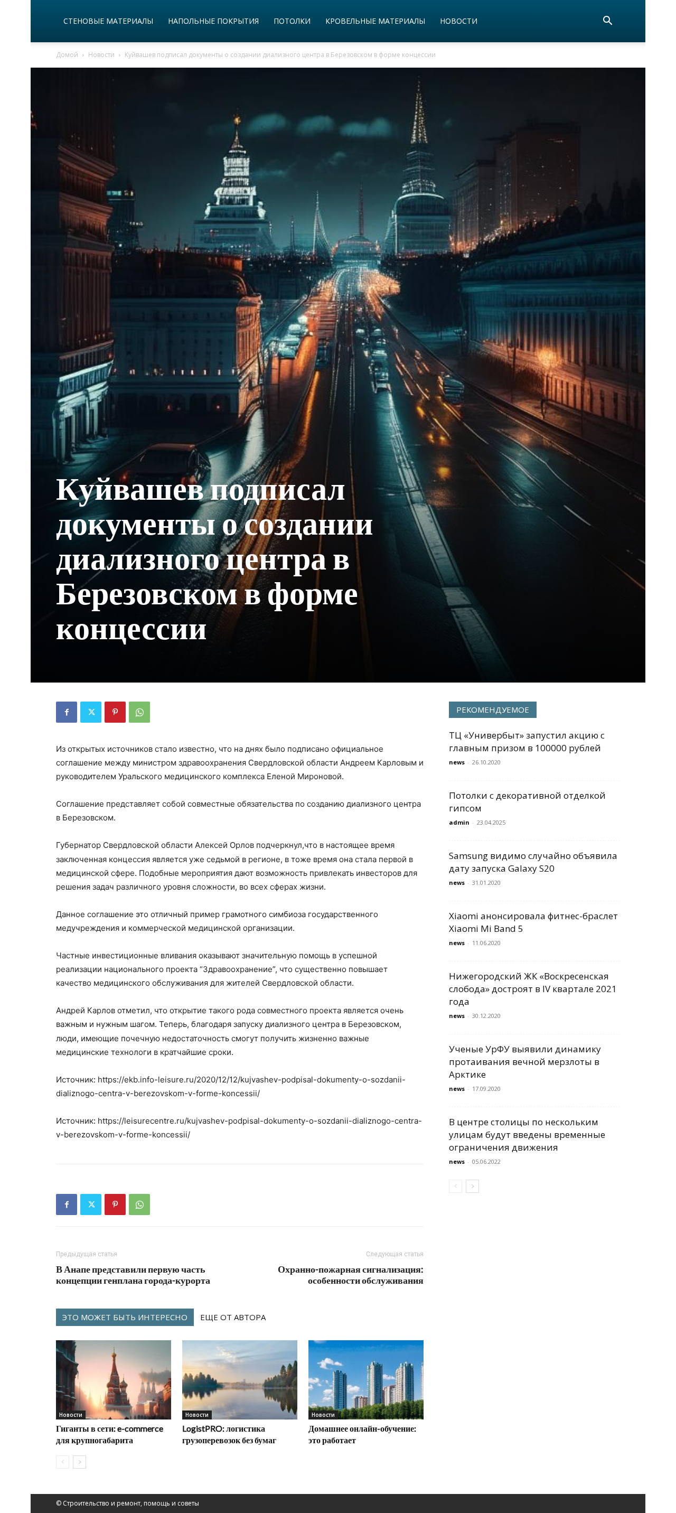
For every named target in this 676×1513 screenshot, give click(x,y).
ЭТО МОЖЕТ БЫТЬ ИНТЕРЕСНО (124, 1317)
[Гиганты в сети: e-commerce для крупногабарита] (113, 1379)
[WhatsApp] (139, 712)
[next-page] (79, 1462)
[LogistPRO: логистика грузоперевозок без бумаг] (239, 1379)
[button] (607, 22)
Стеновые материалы (108, 21)
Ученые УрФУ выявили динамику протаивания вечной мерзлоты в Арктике (525, 1061)
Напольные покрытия (213, 21)
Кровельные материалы (375, 21)
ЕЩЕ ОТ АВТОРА (233, 1317)
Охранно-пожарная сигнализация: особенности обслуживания (351, 1275)
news (457, 762)
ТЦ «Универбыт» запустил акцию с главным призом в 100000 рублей (527, 741)
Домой (67, 54)
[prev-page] (62, 1462)
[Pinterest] (115, 712)
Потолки (292, 21)
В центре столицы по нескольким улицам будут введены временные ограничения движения (527, 1134)
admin (459, 822)
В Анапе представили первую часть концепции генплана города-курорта (133, 1275)
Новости (458, 21)
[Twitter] (90, 712)
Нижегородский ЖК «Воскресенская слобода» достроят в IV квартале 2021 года (533, 988)
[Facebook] (66, 712)
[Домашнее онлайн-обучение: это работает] (366, 1379)
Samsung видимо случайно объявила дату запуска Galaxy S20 (533, 861)
